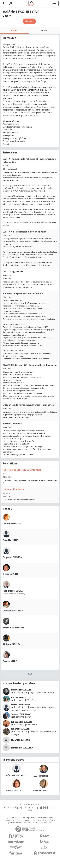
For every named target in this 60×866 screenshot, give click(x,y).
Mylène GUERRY (40, 790)
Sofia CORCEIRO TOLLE (16, 775)
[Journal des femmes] (15, 836)
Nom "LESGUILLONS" (21, 740)
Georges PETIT (10, 574)
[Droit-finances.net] (44, 842)
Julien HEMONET (40, 776)
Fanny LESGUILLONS (20, 728)
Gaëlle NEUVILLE (13, 790)
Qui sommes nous (13, 818)
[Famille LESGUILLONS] (6, 747)
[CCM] (44, 836)
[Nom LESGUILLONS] (6, 740)
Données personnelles (13, 820)
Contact (24, 818)
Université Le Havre (13, 489)
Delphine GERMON (12, 557)
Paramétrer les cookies (32, 820)
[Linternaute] (15, 841)
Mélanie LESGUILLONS (21, 689)
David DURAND (10, 540)
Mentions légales (48, 820)
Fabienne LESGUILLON (21, 722)
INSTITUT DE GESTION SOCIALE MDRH (22, 469)
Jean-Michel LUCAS (13, 590)
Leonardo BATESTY (13, 610)
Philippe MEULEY (11, 644)
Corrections (27, 823)
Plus (30, 673)
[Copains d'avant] (15, 847)
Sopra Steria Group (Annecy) (14, 593)
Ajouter (30, 21)
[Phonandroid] (44, 853)
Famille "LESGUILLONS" (22, 747)
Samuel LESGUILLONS (21, 714)
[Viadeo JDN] (44, 847)
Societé (50, 818)
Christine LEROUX (12, 523)
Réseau (44, 30)
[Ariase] (15, 852)
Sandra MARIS (10, 661)
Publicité (32, 818)
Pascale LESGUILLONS (21, 697)
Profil (14, 30)
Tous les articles (15, 823)
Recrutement (41, 818)
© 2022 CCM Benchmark (42, 823)
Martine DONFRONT (13, 627)
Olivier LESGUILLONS (20, 704)
